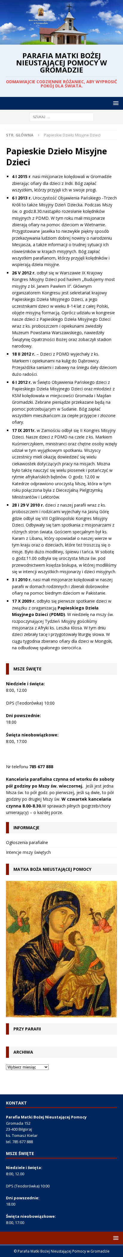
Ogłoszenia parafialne (27, 842)
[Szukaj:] (62, 116)
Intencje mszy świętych (28, 852)
